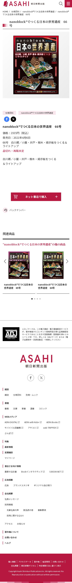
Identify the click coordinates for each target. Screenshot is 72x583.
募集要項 (42, 510)
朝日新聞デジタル (28, 565)
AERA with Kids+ (31, 422)
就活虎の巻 (28, 510)
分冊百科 (15, 11)
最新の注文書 (11, 471)
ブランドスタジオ (21, 485)
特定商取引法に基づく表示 (50, 565)
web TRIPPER (49, 427)
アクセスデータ (24, 561)
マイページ (10, 457)
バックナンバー (17, 210)
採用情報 (9, 504)
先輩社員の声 (13, 510)
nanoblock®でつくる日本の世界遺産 (39, 11)
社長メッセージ (12, 499)
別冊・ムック (32, 394)
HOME (5, 11)
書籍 (7, 403)
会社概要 (9, 493)
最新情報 (9, 446)
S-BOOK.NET (55, 471)
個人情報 (12, 561)
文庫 (15, 408)
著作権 (37, 561)
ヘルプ (8, 542)
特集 (7, 441)
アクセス (9, 523)
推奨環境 (46, 561)
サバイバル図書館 (13, 427)
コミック (43, 408)
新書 (24, 408)
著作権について (12, 531)
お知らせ (21, 523)
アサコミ (32, 427)
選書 (32, 408)
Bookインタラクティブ (31, 471)
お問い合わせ (11, 537)
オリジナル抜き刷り (43, 485)
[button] (32, 299)
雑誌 (7, 389)
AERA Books (52, 422)
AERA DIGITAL (11, 422)
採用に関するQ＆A (15, 515)
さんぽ (8, 433)
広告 (7, 485)
